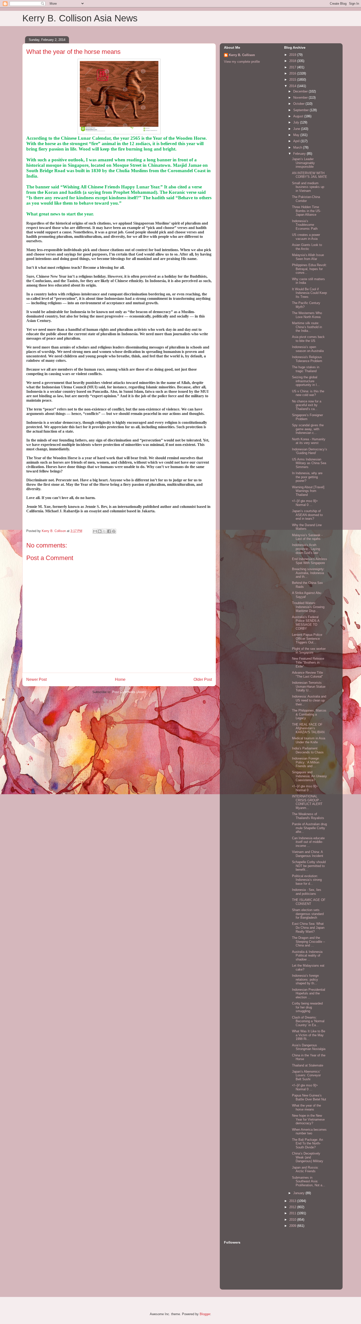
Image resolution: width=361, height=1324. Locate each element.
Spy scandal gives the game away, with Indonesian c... (308, 429)
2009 (293, 1226)
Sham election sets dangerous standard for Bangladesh (308, 913)
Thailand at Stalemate (307, 1065)
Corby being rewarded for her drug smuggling (307, 1007)
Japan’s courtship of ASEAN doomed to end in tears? (307, 514)
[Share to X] (104, 531)
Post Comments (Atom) (129, 692)
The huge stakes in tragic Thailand (305, 369)
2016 (293, 73)
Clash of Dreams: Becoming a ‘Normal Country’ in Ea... (308, 1021)
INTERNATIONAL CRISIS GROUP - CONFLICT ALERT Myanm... (307, 802)
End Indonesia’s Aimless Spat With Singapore (309, 561)
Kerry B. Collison (242, 55)
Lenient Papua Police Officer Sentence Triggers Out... (307, 638)
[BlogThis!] (99, 531)
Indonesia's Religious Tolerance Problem (307, 359)
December (301, 91)
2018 (293, 61)
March (298, 147)
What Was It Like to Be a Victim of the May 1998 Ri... (308, 1035)
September (301, 110)
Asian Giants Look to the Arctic (307, 247)
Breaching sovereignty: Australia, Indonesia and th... (308, 572)
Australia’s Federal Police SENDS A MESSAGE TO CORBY (305, 622)
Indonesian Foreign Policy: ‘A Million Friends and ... (305, 762)
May (296, 135)
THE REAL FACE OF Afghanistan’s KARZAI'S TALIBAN (308, 728)
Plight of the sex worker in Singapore (309, 650)
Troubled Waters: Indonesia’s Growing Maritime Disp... (308, 606)
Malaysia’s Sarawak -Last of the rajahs (307, 537)
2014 (293, 86)
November (301, 97)
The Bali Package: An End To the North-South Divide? (307, 1143)
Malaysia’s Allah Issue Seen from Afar (308, 257)
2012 (293, 1207)
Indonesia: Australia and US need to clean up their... (309, 700)
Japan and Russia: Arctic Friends (305, 1169)
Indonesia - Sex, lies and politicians (306, 892)
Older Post (203, 679)
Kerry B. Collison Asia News (80, 18)
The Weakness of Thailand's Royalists (308, 816)
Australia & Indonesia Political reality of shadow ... (307, 955)
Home (120, 679)
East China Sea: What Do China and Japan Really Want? (308, 927)
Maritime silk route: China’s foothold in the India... (307, 327)
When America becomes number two (309, 1131)
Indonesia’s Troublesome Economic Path (305, 224)
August (298, 116)
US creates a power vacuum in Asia (306, 237)
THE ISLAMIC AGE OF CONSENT (308, 902)
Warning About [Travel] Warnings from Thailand (308, 491)
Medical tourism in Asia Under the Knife (308, 740)
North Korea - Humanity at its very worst (308, 441)
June (297, 129)
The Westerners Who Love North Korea (307, 315)
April (297, 141)
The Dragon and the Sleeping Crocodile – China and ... (308, 941)
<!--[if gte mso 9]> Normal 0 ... (305, 503)
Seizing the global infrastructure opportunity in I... (306, 381)
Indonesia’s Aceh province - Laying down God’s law (306, 548)
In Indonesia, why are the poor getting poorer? (307, 477)
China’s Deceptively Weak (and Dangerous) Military (307, 1157)
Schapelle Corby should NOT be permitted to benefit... (309, 865)
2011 (293, 1213)
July (296, 122)
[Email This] (95, 531)
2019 (293, 55)
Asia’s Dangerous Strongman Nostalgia (308, 1047)
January (299, 1193)
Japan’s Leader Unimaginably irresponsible (303, 162)
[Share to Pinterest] (113, 531)
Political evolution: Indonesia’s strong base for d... (307, 879)
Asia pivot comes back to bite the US (308, 339)
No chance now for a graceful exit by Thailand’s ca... (306, 405)
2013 (293, 1201)
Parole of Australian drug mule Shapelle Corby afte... (309, 828)
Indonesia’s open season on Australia (308, 349)
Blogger (205, 1314)
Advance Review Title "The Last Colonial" (307, 674)
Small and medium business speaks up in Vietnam (308, 187)
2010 (293, 1219)
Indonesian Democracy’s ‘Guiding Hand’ (309, 451)
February (300, 153)
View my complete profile (242, 61)
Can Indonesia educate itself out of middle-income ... (308, 842)
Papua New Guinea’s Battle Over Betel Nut (309, 1097)
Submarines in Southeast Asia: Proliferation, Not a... (308, 1181)
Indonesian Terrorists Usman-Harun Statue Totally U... (308, 686)
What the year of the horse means (306, 1107)
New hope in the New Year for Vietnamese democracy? (308, 1119)
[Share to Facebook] (109, 531)
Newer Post (36, 679)
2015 (293, 79)
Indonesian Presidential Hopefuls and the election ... (308, 993)
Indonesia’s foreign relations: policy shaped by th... (305, 979)
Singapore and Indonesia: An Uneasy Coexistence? (309, 776)
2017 (293, 67)
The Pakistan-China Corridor (306, 199)
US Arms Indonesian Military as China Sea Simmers (309, 463)
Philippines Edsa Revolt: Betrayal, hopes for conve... (309, 268)
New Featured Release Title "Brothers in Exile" (308, 662)
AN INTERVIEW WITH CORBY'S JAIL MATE (309, 175)
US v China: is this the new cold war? (308, 393)
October (299, 104)
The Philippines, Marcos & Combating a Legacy (309, 714)
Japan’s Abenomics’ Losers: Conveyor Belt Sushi (306, 1075)
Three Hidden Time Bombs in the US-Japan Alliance (306, 210)
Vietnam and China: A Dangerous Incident (307, 854)
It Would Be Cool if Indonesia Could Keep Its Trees (309, 293)
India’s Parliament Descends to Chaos (308, 750)
